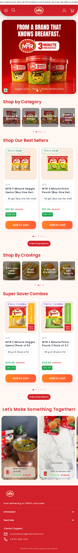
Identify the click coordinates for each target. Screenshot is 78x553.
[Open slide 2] (39, 57)
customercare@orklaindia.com (26, 534)
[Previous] (33, 132)
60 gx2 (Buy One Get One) (22, 198)
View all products (38, 243)
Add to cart (21, 225)
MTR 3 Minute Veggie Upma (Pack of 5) (20, 343)
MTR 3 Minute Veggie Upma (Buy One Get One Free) (20, 192)
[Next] (45, 132)
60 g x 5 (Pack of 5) (18, 351)
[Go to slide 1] (37, 91)
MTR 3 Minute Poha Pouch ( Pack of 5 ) (55, 343)
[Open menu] (6, 10)
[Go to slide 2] (41, 91)
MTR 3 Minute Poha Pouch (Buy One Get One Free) (56, 192)
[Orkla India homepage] (10, 497)
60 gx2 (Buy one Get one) (58, 198)
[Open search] (13, 10)
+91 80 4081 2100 (19, 539)
